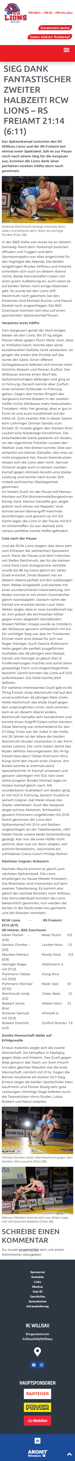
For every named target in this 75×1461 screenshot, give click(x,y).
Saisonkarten (37, 1301)
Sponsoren (37, 1272)
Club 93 (38, 1291)
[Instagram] (41, 1364)
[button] (67, 50)
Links (37, 1282)
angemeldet (29, 1250)
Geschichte (37, 1296)
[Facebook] (33, 1364)
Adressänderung (37, 1306)
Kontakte (37, 1277)
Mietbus (37, 1286)
